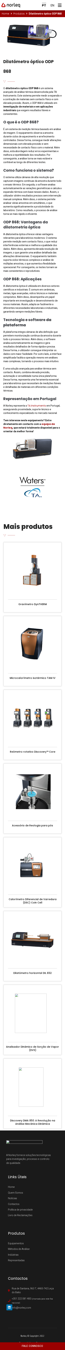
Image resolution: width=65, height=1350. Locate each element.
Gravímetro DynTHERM (32, 604)
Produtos (19, 13)
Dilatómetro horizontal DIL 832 (32, 973)
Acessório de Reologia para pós (32, 825)
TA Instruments (36, 405)
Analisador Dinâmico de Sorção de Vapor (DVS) (32, 1048)
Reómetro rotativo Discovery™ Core (32, 751)
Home (5, 13)
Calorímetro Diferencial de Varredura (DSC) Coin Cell (33, 900)
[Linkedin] (9, 1307)
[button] (61, 5)
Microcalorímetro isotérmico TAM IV (32, 678)
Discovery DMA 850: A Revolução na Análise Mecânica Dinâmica (32, 1122)
